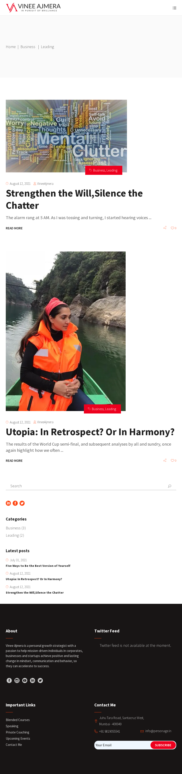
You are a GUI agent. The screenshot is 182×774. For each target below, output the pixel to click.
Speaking (12, 726)
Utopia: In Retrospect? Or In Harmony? (90, 431)
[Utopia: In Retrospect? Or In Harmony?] (66, 331)
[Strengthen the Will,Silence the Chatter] (66, 136)
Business (27, 46)
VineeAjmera (45, 183)
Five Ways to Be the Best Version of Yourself (38, 566)
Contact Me (14, 745)
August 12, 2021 (20, 183)
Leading (112, 170)
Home (11, 46)
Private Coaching (17, 732)
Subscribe (163, 745)
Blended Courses (18, 720)
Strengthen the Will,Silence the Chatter (74, 199)
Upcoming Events (18, 738)
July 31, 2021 (18, 560)
